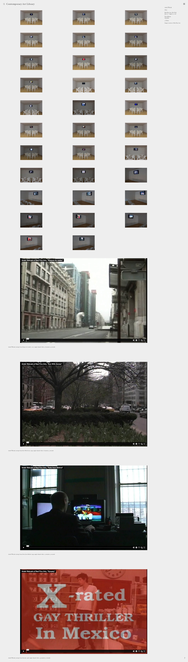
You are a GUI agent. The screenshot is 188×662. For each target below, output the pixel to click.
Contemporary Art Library (20, 4)
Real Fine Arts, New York (170, 12)
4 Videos (167, 20)
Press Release (168, 16)
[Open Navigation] (184, 3)
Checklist (167, 18)
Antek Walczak (168, 7)
